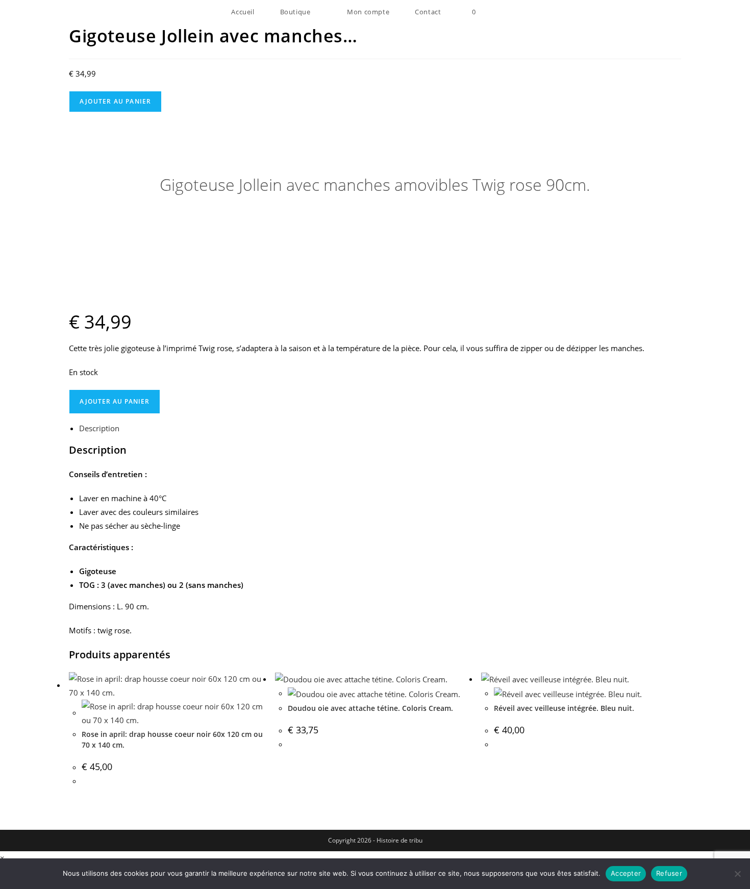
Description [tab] (99, 428)
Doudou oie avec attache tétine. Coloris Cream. (370, 708)
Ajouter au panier (115, 101)
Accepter (626, 873)
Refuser (669, 873)
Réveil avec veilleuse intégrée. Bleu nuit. (564, 708)
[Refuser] (737, 874)
